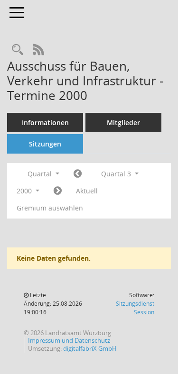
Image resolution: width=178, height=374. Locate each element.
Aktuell (87, 190)
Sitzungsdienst (135, 308)
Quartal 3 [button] (117, 173)
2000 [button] (25, 190)
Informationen (45, 122)
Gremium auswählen (50, 207)
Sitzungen (45, 143)
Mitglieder (123, 122)
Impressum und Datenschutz (69, 340)
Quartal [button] (41, 173)
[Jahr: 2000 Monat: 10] (58, 191)
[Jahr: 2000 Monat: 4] (77, 173)
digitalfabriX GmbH (90, 348)
